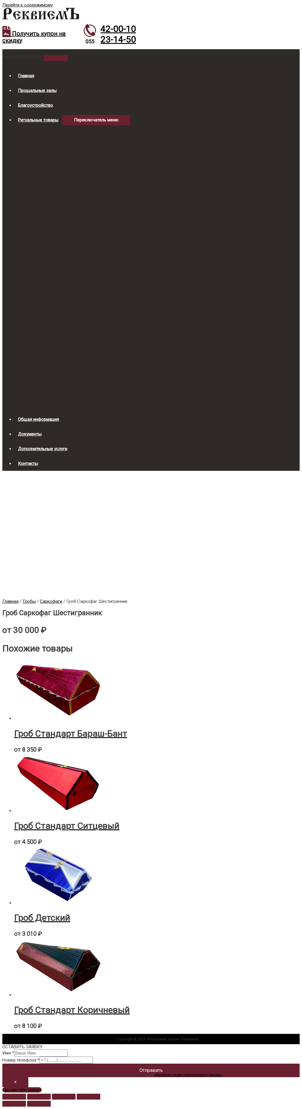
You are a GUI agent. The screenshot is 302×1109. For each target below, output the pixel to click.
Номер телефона (21, 1060)
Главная (10, 601)
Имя (8, 1053)
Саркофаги (51, 601)
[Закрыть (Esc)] (14, 1097)
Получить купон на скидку (33, 37)
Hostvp (109, 1039)
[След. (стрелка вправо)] (39, 1104)
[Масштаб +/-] (88, 1097)
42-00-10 (118, 29)
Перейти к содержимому (27, 5)
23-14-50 (118, 39)
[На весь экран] (64, 1097)
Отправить (151, 1070)
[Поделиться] (39, 1097)
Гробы (29, 601)
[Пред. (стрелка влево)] (14, 1104)
